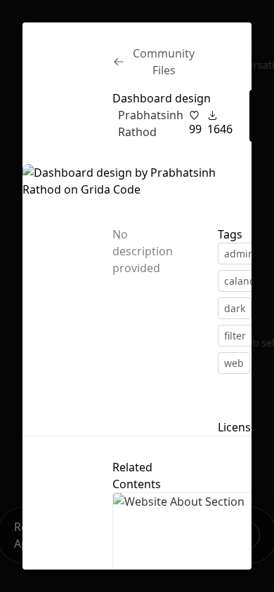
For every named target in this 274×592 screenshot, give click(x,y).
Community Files (164, 62)
